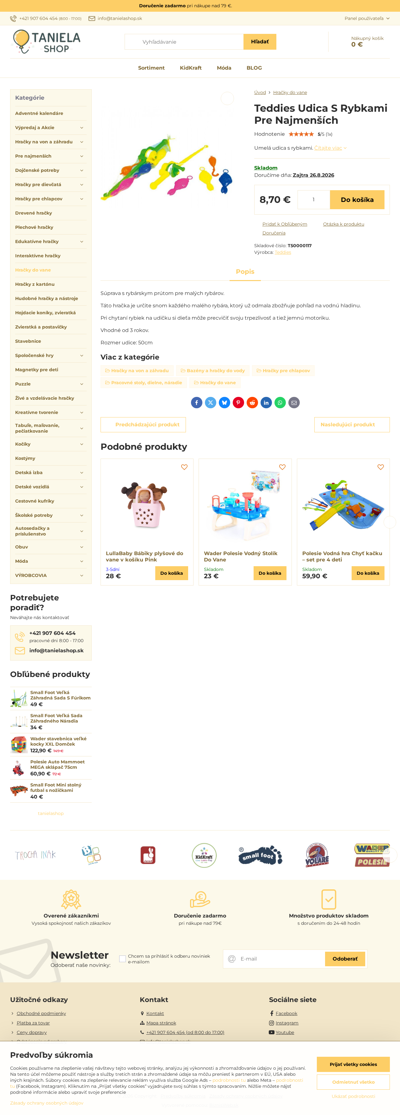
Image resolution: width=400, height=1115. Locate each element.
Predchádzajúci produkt (147, 425)
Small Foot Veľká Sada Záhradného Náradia (56, 718)
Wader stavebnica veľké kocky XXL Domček (58, 741)
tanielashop (51, 813)
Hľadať (260, 42)
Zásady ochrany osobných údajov (46, 1103)
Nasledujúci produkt (348, 425)
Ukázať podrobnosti (353, 1096)
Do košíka (357, 200)
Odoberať (345, 959)
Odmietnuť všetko (353, 1082)
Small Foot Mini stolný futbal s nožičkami (55, 787)
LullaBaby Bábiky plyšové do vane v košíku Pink (144, 556)
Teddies (283, 252)
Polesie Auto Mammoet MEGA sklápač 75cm (57, 764)
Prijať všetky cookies (353, 1064)
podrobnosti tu (229, 1080)
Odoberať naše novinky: (80, 965)
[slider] (301, 134)
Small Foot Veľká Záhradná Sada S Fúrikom (60, 695)
